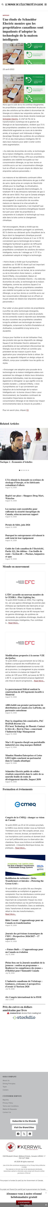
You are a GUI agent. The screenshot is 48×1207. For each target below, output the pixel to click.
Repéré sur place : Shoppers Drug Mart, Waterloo (24, 497)
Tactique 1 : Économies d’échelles (16, 462)
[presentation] (24, 444)
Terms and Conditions (11, 1106)
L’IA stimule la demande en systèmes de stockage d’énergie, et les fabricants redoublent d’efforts (24, 482)
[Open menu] (45, 4)
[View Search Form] (3, 4)
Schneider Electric (10, 119)
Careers (5, 1090)
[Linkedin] (30, 1133)
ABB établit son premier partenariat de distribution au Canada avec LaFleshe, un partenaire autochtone (25, 708)
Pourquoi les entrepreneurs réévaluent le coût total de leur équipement (24, 536)
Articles (6, 15)
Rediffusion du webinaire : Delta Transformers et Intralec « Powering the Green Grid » (24, 881)
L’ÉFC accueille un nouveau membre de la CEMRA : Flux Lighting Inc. (24, 596)
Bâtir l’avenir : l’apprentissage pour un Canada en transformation (24, 921)
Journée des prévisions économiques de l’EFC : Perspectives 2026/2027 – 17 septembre (24, 936)
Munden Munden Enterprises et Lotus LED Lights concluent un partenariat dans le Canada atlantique (23, 758)
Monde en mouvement (16, 566)
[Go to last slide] (3, 448)
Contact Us (7, 1112)
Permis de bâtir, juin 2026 (17, 524)
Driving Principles (9, 1084)
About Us (6, 1080)
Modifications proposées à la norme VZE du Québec (24, 656)
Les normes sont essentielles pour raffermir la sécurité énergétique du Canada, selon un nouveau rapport (22, 512)
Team (5, 1087)
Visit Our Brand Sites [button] (24, 1127)
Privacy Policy (8, 1103)
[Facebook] (18, 1133)
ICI (27, 410)
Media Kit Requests (10, 1109)
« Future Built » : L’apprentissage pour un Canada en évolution (24, 950)
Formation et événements (18, 789)
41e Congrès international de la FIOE (23, 997)
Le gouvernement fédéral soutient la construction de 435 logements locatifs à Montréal (24, 692)
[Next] (44, 448)
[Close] (46, 1192)
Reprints (6, 1100)
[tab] (19, 470)
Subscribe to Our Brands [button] (24, 1121)
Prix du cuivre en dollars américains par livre (17, 1008)
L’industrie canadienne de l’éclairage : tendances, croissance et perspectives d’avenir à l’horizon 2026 (23, 984)
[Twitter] (24, 1133)
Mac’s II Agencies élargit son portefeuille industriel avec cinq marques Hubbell (25, 743)
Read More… (13, 623)
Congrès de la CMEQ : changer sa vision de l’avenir (24, 818)
